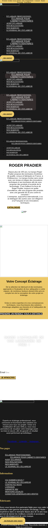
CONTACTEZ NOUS (13, 485)
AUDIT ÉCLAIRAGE (14, 23)
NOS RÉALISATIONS (14, 25)
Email (3, 372)
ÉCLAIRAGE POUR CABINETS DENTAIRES (21, 20)
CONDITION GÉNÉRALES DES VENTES (21, 494)
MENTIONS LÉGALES (14, 492)
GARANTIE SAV (11, 489)
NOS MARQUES (12, 28)
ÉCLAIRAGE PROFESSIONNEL (18, 455)
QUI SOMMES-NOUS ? (14, 480)
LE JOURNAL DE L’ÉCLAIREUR (19, 30)
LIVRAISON (10, 487)
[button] (18, 35)
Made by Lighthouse (24, 527)
